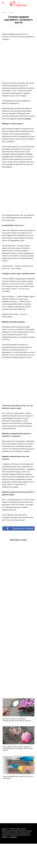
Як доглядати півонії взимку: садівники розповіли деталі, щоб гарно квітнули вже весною (18, 748)
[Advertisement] (18, 61)
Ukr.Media (27, 119)
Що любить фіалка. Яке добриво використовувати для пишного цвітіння (17, 719)
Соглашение (13, 837)
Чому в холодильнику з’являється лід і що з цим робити (18, 777)
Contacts (4, 837)
